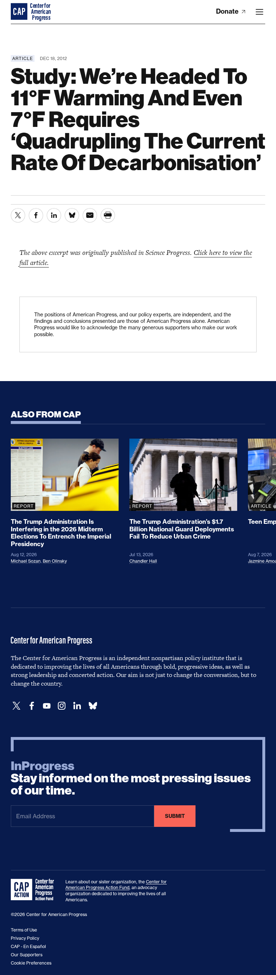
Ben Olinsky (55, 561)
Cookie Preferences (31, 963)
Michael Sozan (26, 561)
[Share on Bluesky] (72, 215)
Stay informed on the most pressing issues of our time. (131, 778)
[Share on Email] (90, 215)
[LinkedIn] (77, 706)
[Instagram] (62, 706)
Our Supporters (26, 954)
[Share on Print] (108, 215)
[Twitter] (16, 706)
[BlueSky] (92, 706)
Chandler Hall (143, 561)
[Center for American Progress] (20, 12)
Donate (228, 11)
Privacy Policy (25, 938)
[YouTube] (46, 706)
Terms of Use (24, 930)
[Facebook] (31, 706)
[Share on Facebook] (36, 215)
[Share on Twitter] (18, 215)
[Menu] (259, 12)
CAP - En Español (28, 946)
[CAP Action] (34, 890)
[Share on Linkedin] (54, 215)
